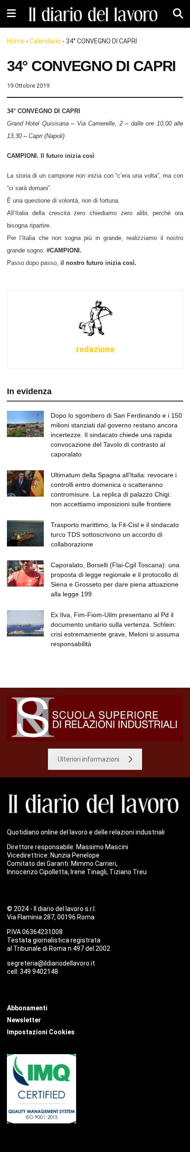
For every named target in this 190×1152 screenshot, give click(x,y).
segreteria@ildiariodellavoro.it (51, 963)
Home (15, 41)
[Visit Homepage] (94, 14)
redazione (95, 349)
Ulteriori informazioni (88, 759)
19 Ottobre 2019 (28, 85)
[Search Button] (178, 14)
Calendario (45, 41)
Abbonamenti (27, 1008)
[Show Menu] (11, 14)
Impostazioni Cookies (41, 1032)
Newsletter (24, 1020)
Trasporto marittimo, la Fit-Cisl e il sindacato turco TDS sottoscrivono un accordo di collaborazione (115, 534)
